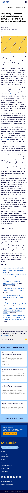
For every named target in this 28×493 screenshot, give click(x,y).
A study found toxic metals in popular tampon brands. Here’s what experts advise (13, 270)
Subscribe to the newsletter (10, 433)
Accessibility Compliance (6, 465)
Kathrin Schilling (5, 139)
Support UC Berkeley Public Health (10, 447)
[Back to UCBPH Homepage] (5, 2)
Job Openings (4, 454)
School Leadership (5, 456)
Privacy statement (5, 471)
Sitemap (3, 459)
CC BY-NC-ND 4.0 (5, 335)
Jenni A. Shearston (10, 94)
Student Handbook (5, 463)
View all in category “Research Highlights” (14, 418)
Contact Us (3, 451)
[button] (25, 2)
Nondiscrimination (5, 468)
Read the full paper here (8, 228)
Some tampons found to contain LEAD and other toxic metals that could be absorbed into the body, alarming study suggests (15, 317)
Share (2, 32)
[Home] (1, 7)
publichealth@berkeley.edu (7, 484)
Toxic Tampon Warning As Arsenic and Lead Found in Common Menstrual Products (14, 310)
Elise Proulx (5, 27)
